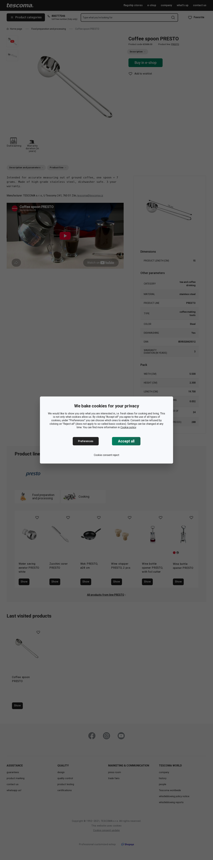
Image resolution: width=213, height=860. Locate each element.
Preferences (85, 441)
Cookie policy (128, 427)
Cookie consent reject (106, 455)
